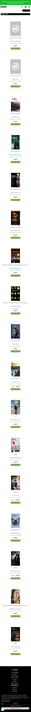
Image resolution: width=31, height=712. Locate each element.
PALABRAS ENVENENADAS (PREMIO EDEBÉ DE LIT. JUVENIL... (16, 605)
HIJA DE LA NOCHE (15, 378)
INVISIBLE (16, 454)
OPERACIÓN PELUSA (15, 530)
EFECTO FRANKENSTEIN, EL (15, 189)
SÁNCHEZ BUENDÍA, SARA (15, 533)
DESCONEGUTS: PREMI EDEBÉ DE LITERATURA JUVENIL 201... (15, 302)
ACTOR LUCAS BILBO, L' (15, 340)
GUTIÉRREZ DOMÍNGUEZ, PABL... (15, 268)
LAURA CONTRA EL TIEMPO (16, 38)
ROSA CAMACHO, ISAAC (15, 419)
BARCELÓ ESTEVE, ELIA (15, 192)
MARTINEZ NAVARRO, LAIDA (15, 457)
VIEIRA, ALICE (15, 79)
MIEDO (15, 643)
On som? (14, 689)
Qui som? (14, 687)
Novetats (14, 674)
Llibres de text (14, 683)
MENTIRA (16, 492)
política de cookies (5, 700)
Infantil (14, 681)
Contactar (14, 691)
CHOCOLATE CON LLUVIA (15, 75)
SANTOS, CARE (15, 495)
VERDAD (15, 567)
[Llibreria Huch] (3, 7)
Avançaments (14, 676)
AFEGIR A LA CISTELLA (15, 48)
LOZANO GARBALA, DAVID (15, 230)
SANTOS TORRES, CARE (15, 571)
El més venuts (14, 677)
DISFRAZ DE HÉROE (15, 151)
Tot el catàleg (14, 672)
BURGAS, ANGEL (15, 344)
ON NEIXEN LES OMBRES (15, 227)
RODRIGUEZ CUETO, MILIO (15, 41)
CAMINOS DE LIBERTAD (15, 113)
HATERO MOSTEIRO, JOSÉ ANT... (15, 154)
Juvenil (14, 679)
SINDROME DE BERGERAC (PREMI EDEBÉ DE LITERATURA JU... (15, 265)
